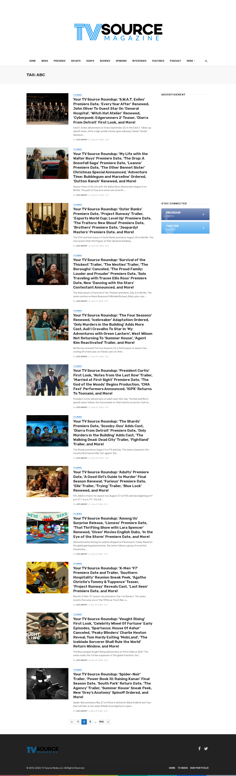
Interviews (139, 61)
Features (158, 61)
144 (101, 721)
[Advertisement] (185, 147)
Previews (60, 61)
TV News (77, 95)
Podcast (175, 61)
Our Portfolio (199, 768)
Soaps (90, 61)
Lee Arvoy (81, 139)
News (44, 61)
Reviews (105, 61)
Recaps (76, 61)
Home (32, 61)
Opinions (121, 61)
